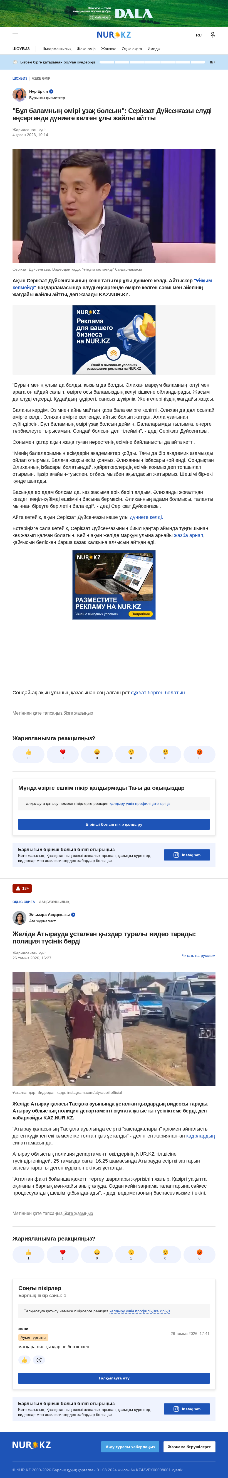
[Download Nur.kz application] (114, 13)
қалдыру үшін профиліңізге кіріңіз (140, 803)
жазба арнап (188, 535)
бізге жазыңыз (78, 713)
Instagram (191, 855)
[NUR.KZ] (114, 35)
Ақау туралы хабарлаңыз (130, 1447)
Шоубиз (21, 48)
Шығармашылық (56, 48)
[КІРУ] (212, 35)
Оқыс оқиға (132, 48)
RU (199, 35)
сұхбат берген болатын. (158, 692)
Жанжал (108, 48)
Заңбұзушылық (54, 902)
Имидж (154, 48)
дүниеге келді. (146, 517)
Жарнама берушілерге (189, 1447)
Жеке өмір (86, 48)
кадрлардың (200, 1136)
